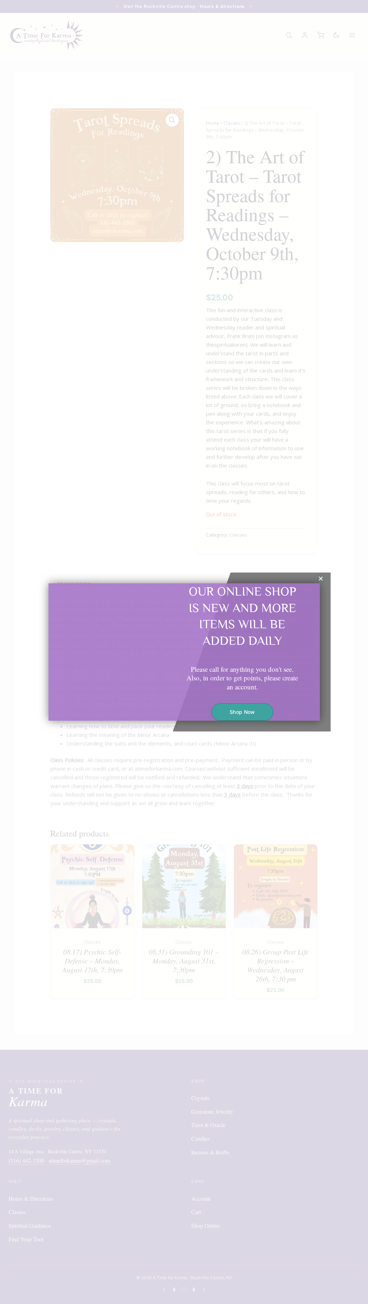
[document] (184, 652)
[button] (320, 578)
